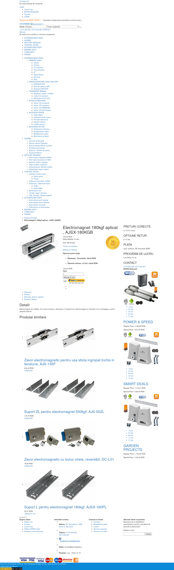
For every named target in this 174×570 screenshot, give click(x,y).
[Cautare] (81, 27)
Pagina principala (30, 218)
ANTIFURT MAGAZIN (32, 42)
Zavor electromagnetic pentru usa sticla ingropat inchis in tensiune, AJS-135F (69, 361)
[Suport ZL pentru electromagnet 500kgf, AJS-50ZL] (60, 389)
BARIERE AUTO (30, 50)
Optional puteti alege (71, 253)
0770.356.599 (25, 29)
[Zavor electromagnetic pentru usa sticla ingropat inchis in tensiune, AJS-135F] (60, 337)
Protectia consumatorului (33, 531)
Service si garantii (100, 529)
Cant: (65, 271)
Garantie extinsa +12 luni (83, 263)
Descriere (27, 292)
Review (27, 294)
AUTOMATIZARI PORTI (33, 47)
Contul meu (28, 9)
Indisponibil (28, 370)
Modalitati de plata (100, 524)
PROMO (27, 54)
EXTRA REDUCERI (31, 12)
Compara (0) (24, 1)
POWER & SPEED (138, 321)
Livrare (96, 526)
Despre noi (28, 522)
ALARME (27, 40)
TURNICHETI (29, 52)
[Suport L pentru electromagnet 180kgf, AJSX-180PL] (60, 484)
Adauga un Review (70, 250)
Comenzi (97, 522)
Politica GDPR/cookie (32, 529)
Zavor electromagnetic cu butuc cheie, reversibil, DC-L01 (69, 459)
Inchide (9, 569)
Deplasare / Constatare (82, 258)
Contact (27, 524)
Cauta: (22, 26)
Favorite (27, 14)
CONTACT (47, 29)
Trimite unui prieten (70, 246)
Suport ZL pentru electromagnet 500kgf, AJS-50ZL (64, 411)
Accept (3, 569)
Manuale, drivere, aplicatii (33, 297)
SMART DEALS (135, 383)
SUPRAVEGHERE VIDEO (33, 38)
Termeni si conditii (100, 531)
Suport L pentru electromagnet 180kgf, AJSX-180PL (65, 506)
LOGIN (26, 16)
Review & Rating (30, 299)
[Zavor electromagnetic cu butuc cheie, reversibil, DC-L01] (60, 437)
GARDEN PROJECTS (132, 447)
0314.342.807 (37, 29)
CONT (22, 7)
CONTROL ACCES (31, 45)
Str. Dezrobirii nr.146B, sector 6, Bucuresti (71, 525)
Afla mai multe (17, 569)
